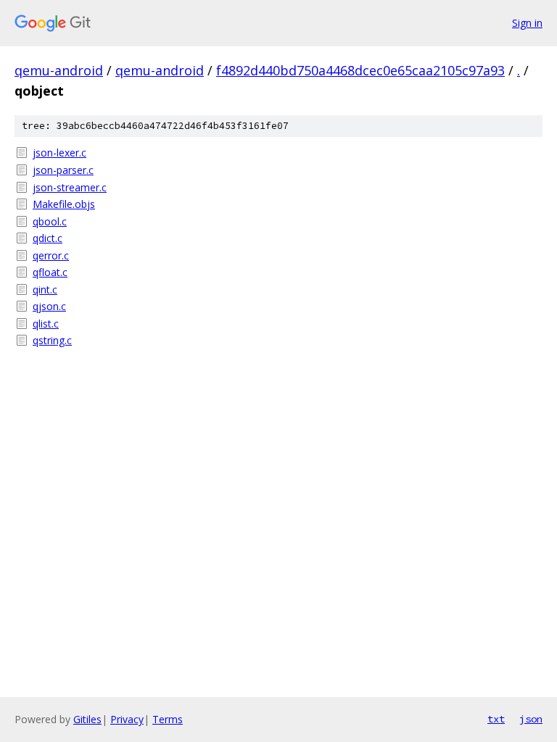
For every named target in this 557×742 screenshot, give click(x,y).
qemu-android (59, 70)
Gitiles (87, 719)
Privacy (127, 719)
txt (496, 718)
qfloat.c (50, 272)
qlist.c (46, 323)
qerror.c (51, 255)
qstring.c (52, 340)
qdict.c (47, 238)
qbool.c (50, 221)
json (530, 718)
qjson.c (49, 306)
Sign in (527, 23)
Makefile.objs (64, 204)
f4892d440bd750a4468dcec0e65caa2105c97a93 (360, 70)
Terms (167, 719)
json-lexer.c (59, 152)
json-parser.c (63, 170)
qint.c (45, 289)
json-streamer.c (70, 187)
